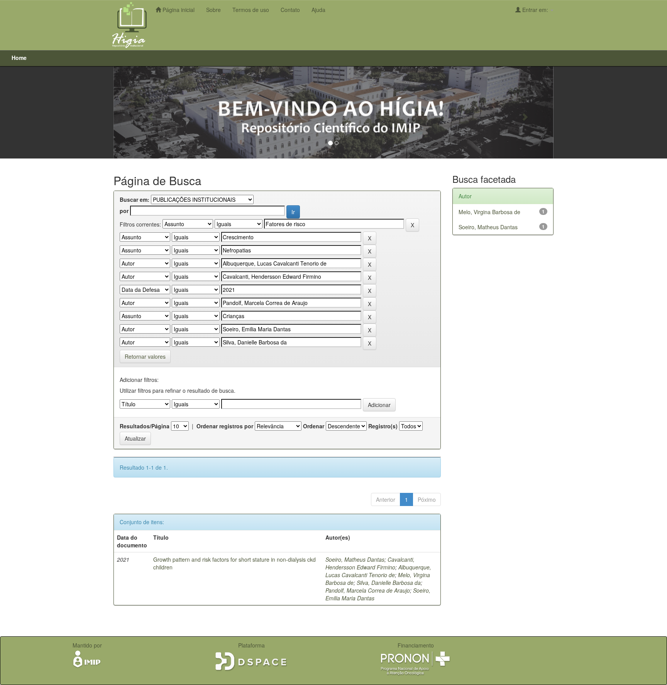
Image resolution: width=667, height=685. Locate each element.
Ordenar (313, 426)
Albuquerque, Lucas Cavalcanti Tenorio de (378, 571)
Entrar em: (535, 10)
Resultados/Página (144, 426)
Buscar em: (134, 199)
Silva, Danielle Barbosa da (389, 582)
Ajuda (318, 10)
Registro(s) (383, 426)
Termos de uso (250, 10)
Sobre (213, 10)
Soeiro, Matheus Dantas (354, 559)
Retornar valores (145, 356)
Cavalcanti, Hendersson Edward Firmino (370, 563)
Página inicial (178, 10)
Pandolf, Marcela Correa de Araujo (367, 590)
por (124, 211)
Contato (290, 10)
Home (19, 57)
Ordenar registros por (224, 426)
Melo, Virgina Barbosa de (489, 212)
